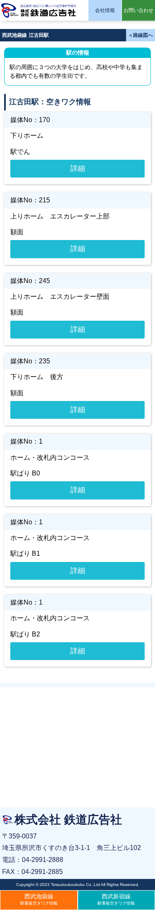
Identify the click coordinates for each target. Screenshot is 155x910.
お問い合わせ (138, 10)
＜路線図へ (140, 35)
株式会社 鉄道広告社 (39, 10)
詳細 (77, 168)
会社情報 (105, 10)
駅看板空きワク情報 (38, 899)
